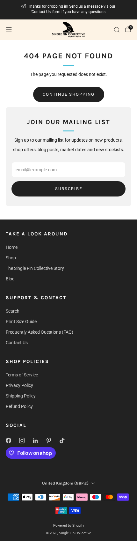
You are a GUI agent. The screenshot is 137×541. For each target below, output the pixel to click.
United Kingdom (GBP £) (65, 483)
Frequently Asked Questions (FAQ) (39, 332)
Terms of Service (22, 374)
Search (12, 311)
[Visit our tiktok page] (61, 440)
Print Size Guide (21, 321)
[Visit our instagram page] (21, 440)
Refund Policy (19, 406)
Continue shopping (69, 94)
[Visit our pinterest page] (48, 440)
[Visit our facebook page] (8, 440)
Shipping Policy (21, 395)
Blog (10, 278)
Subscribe (68, 188)
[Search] (116, 29)
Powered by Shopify (68, 525)
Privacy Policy (19, 385)
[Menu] (9, 29)
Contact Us (17, 342)
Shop (11, 257)
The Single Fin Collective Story (35, 268)
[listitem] (69, 9)
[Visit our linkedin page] (35, 440)
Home (12, 247)
